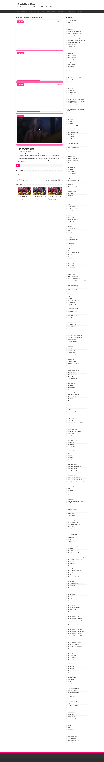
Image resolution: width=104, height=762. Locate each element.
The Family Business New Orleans (74, 570)
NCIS (69, 407)
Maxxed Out (70, 385)
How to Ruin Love (71, 267)
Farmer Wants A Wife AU (73, 219)
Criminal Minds (71, 193)
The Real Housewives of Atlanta (74, 616)
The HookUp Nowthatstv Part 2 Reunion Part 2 (77, 583)
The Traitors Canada (72, 655)
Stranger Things (71, 526)
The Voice (70, 675)
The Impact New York (72, 589)
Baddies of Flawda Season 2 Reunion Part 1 (76, 114)
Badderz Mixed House (72, 86)
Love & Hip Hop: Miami (72, 315)
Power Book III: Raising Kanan (74, 438)
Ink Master (70, 272)
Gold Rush (70, 245)
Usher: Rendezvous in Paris (73, 710)
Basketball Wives (71, 130)
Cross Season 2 (71, 195)
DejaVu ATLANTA (26, 17)
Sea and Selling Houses (72, 486)
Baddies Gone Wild (32, 11)
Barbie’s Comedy (71, 127)
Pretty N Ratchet (71, 442)
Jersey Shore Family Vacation (73, 276)
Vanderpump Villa (71, 714)
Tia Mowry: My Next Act (72, 677)
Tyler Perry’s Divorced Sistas (73, 692)
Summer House (71, 531)
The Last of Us (71, 596)
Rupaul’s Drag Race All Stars (73, 475)
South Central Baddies (72, 509)
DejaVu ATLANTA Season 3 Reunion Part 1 (39, 197)
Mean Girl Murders (71, 387)
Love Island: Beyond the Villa (73, 363)
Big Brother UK (71, 154)
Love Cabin (70, 333)
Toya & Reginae (71, 679)
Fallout (69, 215)
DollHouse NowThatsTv (72, 206)
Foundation (70, 226)
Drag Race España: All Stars (73, 208)
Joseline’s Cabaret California (73, 285)
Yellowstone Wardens (72, 736)
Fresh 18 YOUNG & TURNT (73, 228)
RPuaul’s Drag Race (71, 459)
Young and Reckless (72, 738)
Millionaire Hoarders (72, 396)
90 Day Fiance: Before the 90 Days (75, 33)
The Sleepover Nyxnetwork (73, 651)
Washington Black (71, 720)
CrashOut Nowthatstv (72, 191)
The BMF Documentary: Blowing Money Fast (77, 557)
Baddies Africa (24, 11)
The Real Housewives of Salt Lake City (75, 640)
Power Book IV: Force (72, 440)
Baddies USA (70, 121)
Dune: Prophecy (71, 210)
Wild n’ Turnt (70, 734)
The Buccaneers (71, 561)
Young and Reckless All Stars (73, 740)
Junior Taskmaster (71, 291)
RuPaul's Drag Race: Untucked (74, 470)
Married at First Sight (72, 372)
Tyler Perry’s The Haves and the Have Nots (76, 699)
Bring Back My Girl (71, 167)
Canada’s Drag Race (72, 171)
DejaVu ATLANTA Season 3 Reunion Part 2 (24, 197)
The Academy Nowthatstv (73, 550)
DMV (69, 204)
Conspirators (70, 189)
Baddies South (71, 119)
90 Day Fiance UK (71, 29)
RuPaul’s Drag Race (71, 473)
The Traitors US (71, 662)
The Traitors (70, 653)
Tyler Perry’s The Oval (72, 701)
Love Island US (71, 359)
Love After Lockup (72, 304)
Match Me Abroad (71, 383)
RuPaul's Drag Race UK (72, 468)
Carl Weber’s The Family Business (74, 175)
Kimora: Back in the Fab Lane (73, 293)
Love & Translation (71, 326)
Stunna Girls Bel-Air (72, 528)
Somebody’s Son (71, 507)
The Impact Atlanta (72, 587)
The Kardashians (71, 594)
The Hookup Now (71, 581)
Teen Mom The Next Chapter (74, 546)
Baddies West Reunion (73, 125)
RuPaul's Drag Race (72, 462)
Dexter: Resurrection (72, 202)
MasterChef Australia (72, 381)
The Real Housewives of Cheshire (74, 624)
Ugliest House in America (73, 705)
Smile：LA (70, 497)
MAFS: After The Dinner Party (74, 368)
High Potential (70, 256)
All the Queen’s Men (72, 57)
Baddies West (70, 123)
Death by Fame (71, 197)
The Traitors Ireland (72, 657)
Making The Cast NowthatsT (73, 370)
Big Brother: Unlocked (72, 156)
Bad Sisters (70, 81)
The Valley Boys (71, 666)
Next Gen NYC (71, 416)
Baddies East (26, 4)
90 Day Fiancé (70, 24)
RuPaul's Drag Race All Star (73, 464)
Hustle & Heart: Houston (72, 269)
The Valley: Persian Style (72, 672)
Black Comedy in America (73, 162)
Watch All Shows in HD (50, 11)
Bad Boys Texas (71, 79)
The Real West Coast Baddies (74, 644)
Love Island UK (71, 357)
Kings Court (70, 296)
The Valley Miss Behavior (73, 670)
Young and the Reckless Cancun (74, 742)
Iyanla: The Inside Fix (72, 274)
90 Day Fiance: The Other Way (74, 38)
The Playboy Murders (72, 611)
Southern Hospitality (72, 517)
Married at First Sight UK (73, 374)
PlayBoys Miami (71, 433)
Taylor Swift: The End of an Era (74, 543)
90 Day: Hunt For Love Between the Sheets (76, 40)
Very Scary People (71, 716)
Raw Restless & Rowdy (72, 446)
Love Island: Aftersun (72, 361)
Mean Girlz (70, 389)
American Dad (71, 59)
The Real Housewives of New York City (75, 629)
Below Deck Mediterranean (73, 147)
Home (18, 11)
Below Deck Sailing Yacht (73, 149)
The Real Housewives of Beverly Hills (75, 618)
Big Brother (70, 151)
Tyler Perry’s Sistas (71, 694)
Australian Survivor (71, 66)
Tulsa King (70, 681)
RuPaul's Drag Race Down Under (74, 466)
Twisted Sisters (71, 683)
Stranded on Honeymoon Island (74, 524)
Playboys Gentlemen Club (73, 429)
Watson (69, 725)
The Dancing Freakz (72, 568)
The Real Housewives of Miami (74, 627)
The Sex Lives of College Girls (74, 648)
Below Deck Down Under (73, 143)
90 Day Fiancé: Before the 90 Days (75, 31)
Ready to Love (71, 448)
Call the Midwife (71, 169)
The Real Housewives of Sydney (74, 642)
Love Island (70, 348)
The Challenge (71, 563)
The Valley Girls (71, 668)
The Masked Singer (72, 600)
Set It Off (70, 488)
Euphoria (69, 213)
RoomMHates (70, 457)
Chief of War (70, 184)
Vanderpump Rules (71, 712)
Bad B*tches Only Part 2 (72, 75)
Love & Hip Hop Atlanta (72, 306)
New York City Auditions (72, 411)
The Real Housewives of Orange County (76, 631)
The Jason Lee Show (72, 592)
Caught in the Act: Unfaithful (73, 180)
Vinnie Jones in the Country (73, 718)
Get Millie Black (71, 235)
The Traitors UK (71, 659)
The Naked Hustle (71, 605)
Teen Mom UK (71, 548)
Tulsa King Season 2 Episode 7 (25, 180)
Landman (70, 298)
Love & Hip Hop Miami (72, 311)
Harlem (69, 250)
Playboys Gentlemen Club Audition (75, 431)
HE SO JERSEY (70, 254)
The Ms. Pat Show (71, 603)
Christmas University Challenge (74, 186)
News (69, 413)
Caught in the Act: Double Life (74, 178)
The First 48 (70, 572)
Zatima (69, 745)
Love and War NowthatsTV (73, 330)
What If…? (70, 727)
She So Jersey (70, 490)
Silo (68, 492)
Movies (69, 402)
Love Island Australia (72, 354)
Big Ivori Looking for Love (73, 160)
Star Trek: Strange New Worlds (74, 520)
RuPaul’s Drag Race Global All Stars (75, 479)
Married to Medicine (72, 376)
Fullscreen (59, 21)
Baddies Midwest (41, 11)
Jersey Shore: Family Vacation (74, 278)
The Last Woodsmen (72, 598)
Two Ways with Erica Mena (73, 686)
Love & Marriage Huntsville (73, 319)
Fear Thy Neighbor (71, 221)
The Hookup (70, 579)
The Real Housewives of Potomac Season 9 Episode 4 (53, 180)
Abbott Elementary (71, 51)
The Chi (69, 565)
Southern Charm (71, 513)
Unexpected (70, 707)
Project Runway (71, 444)
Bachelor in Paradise (72, 70)
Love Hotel (70, 344)
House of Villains (71, 265)
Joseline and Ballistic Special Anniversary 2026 (77, 280)
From (69, 230)
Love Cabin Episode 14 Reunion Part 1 (75, 335)
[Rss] (86, 760)
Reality (69, 453)
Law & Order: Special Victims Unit (74, 300)
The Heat (69, 574)
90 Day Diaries (71, 22)
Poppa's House (71, 435)
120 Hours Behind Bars (72, 20)
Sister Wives (70, 494)
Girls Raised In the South (73, 239)
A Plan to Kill (70, 48)
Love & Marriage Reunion (73, 322)
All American (70, 53)
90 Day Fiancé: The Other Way (74, 35)
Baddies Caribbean (72, 11)
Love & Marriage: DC (72, 324)
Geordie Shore (71, 232)
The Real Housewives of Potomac (74, 633)
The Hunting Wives (71, 585)
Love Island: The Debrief (73, 365)
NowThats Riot (71, 420)
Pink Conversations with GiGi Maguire (75, 427)
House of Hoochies (71, 261)
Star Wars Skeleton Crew (73, 522)
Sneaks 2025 (70, 499)
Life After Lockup (71, 302)
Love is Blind (70, 346)
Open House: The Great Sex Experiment (76, 422)
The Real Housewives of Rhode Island (75, 637)
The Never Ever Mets (72, 609)
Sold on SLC (70, 504)
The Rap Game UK (71, 614)
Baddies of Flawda (71, 112)
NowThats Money (71, 418)
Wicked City (70, 731)
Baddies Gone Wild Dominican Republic (76, 99)
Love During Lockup (72, 339)
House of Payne (71, 263)
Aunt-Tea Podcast (71, 64)
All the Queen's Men (72, 55)
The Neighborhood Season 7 (74, 607)
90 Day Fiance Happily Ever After (74, 27)
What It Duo (70, 729)
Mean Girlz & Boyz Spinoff (73, 392)
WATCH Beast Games (72, 723)
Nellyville (69, 409)
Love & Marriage (71, 317)
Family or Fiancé (71, 217)
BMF (69, 165)
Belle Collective (71, 134)
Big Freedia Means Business (73, 158)
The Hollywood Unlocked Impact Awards (76, 576)
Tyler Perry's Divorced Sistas (73, 688)
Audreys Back (70, 62)
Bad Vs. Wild (70, 83)
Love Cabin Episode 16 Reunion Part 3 (75, 337)
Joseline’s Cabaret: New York (73, 289)
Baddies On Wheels (72, 117)
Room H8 (70, 455)
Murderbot (70, 405)
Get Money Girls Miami (72, 237)
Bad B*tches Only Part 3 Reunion (74, 77)
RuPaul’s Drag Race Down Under (74, 477)
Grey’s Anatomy (71, 248)
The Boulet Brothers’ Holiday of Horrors (76, 559)
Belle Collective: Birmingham (73, 138)
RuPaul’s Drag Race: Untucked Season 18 (76, 481)
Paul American (71, 424)
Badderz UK (70, 88)
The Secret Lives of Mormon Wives (75, 646)
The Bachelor (70, 554)
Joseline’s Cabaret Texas (61, 11)
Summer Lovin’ (71, 537)
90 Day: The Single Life (72, 44)
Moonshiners (70, 400)
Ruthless (69, 483)
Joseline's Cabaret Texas (73, 283)
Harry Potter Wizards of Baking (74, 252)
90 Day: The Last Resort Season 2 (74, 42)
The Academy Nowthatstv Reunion (75, 552)
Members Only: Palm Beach (73, 394)
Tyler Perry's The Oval (72, 690)
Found (69, 224)
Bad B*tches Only (71, 72)
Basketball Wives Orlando (73, 132)
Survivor (69, 539)
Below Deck (70, 141)
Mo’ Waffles (70, 398)
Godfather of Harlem (72, 243)
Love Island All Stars (72, 350)
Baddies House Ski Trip (72, 104)
